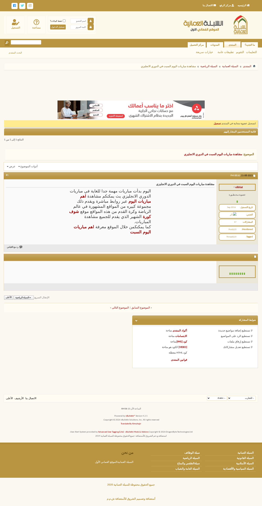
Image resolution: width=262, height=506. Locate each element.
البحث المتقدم (15, 52)
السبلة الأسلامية (245, 463)
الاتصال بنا (30, 398)
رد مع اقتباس (12, 247)
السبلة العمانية (230, 66)
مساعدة (36, 27)
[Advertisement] (131, 83)
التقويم (240, 52)
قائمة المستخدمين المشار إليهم (240, 132)
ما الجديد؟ (250, 44)
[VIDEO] (182, 347)
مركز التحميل (197, 44)
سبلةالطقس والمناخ (188, 463)
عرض (12, 166)
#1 (7, 175)
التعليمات (251, 52)
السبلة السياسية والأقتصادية (238, 469)
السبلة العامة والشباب (187, 469)
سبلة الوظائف (192, 453)
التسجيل (15, 27)
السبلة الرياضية (208, 66)
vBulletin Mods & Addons (136, 432)
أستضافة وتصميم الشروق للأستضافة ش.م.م (131, 499)
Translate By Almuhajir (131, 424)
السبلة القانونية (245, 458)
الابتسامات (181, 336)
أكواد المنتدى (180, 330)
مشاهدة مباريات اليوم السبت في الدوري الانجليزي (213, 154)
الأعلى (9, 298)
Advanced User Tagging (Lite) (111, 432)
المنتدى (232, 44)
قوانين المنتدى (179, 360)
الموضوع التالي (120, 307)
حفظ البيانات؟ (56, 21)
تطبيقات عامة (226, 52)
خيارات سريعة (204, 52)
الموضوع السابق (140, 307)
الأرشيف (19, 398)
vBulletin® (130, 416)
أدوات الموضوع (29, 166)
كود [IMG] (181, 341)
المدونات (214, 44)
